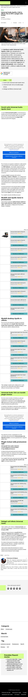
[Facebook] (26, 558)
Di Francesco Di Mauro (5, 19)
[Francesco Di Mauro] (3, 560)
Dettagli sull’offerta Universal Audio (12, 89)
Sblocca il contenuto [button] (14, 152)
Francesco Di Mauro (12, 558)
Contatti (24, 692)
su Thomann (9, 528)
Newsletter (23, 694)
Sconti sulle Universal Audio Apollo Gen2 (13, 82)
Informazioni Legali (16, 692)
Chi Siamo (17, 694)
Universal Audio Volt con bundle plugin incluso (13, 86)
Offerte (2, 9)
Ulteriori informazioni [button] (14, 150)
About (2, 555)
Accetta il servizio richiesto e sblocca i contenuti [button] (14, 157)
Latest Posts (6, 555)
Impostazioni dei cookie (7, 694)
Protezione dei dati (6, 692)
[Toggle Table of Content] (9, 80)
